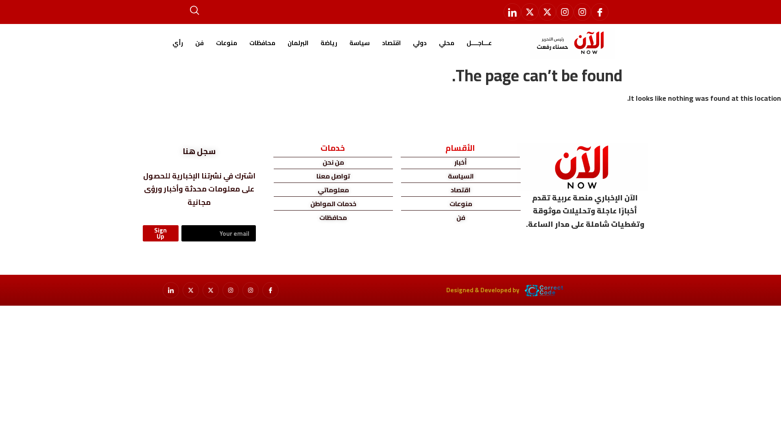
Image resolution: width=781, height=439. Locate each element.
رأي (177, 43)
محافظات (262, 43)
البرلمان (298, 43)
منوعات (226, 43)
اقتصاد (391, 43)
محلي (446, 43)
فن (199, 43)
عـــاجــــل (479, 43)
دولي (420, 43)
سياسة (359, 43)
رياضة (329, 43)
